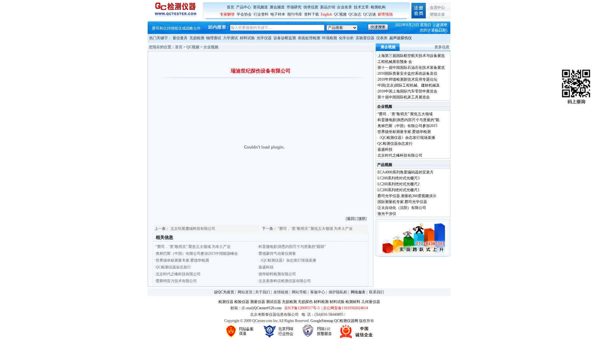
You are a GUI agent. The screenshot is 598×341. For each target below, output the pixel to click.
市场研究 (294, 7)
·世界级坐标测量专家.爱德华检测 (181, 260)
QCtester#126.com (268, 308)
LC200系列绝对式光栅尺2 (398, 184)
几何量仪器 (370, 302)
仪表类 (381, 38)
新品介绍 (327, 7)
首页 (230, 7)
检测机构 (378, 7)
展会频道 (277, 7)
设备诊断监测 (284, 38)
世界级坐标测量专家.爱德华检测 (404, 132)
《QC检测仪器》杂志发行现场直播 (406, 137)
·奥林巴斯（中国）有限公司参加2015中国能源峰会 (196, 253)
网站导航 (299, 292)
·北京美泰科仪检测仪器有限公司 (284, 281)
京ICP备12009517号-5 (302, 308)
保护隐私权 (338, 292)
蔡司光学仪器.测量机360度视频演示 (406, 196)
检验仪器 (241, 302)
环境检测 (329, 38)
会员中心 (437, 7)
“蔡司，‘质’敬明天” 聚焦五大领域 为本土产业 (315, 228)
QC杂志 (355, 14)
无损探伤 (305, 302)
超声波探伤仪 (400, 38)
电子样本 (277, 14)
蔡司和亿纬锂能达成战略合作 (176, 28)
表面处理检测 (309, 38)
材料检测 (321, 302)
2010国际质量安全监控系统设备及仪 (407, 73)
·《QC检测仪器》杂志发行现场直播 (286, 260)
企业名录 (344, 7)
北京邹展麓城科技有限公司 (192, 228)
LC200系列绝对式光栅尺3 (398, 178)
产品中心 (243, 7)
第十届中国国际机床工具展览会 (403, 97)
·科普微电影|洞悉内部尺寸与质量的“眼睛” (291, 246)
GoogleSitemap (322, 321)
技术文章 (361, 7)
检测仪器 (225, 302)
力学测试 (230, 38)
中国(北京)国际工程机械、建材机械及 (408, 85)
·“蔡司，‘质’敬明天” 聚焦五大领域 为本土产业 (192, 246)
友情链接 (280, 292)
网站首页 (245, 292)
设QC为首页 (224, 292)
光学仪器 (264, 38)
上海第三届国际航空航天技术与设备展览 (411, 56)
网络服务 (358, 292)
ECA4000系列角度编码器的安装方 (405, 172)
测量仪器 (257, 302)
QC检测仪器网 (346, 321)
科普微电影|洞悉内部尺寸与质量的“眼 (408, 120)
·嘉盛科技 (265, 267)
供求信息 (310, 7)
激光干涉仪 (386, 213)
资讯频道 (260, 7)
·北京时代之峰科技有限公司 (177, 274)
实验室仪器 (365, 38)
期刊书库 (294, 14)
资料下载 (311, 14)
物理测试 (213, 38)
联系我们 (376, 292)
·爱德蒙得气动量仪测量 (276, 253)
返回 (350, 218)
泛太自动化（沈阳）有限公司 (401, 208)
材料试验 (247, 38)
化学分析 (346, 38)
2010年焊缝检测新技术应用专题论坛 (407, 79)
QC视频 (340, 14)
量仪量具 (180, 38)
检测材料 (352, 302)
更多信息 (441, 47)
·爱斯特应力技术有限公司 (175, 281)
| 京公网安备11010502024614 (344, 308)
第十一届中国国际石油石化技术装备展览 (411, 67)
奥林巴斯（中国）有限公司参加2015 (407, 126)
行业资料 (261, 14)
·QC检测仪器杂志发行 (172, 267)
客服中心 (317, 292)
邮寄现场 (385, 14)
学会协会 (244, 14)
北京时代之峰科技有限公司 (399, 155)
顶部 (361, 218)
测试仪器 (273, 302)
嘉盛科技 (384, 149)
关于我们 (262, 292)
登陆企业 (437, 14)
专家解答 (227, 14)
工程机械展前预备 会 (394, 61)
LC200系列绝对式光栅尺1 (398, 190)
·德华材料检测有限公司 (276, 274)
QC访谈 (369, 14)
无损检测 (196, 38)
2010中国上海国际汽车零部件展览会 (407, 91)
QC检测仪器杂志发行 (395, 143)
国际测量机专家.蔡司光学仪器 (402, 202)
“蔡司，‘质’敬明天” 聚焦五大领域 (405, 114)
